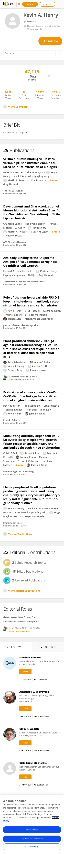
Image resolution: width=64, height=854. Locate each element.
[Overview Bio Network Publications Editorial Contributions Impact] (32, 53)
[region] (32, 824)
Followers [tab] (16, 647)
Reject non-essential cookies (32, 839)
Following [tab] (48, 647)
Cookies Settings (32, 847)
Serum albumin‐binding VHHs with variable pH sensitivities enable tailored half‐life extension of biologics (30, 163)
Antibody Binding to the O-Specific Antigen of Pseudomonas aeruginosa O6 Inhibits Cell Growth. (30, 262)
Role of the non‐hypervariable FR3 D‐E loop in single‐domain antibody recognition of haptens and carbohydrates (31, 301)
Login (30, 4)
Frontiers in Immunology (24, 627)
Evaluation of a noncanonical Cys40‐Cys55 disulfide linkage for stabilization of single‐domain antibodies (29, 396)
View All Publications (20, 534)
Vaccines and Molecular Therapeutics (21, 621)
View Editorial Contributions (24, 590)
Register (47, 4)
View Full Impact (17, 106)
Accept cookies (32, 829)
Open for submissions (19, 631)
